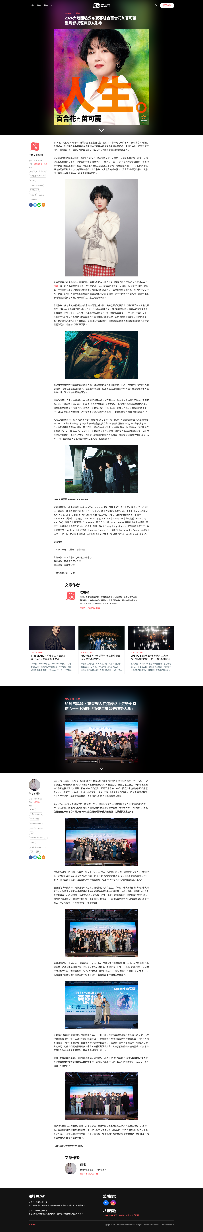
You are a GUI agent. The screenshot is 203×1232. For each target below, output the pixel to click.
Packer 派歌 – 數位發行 (129, 1215)
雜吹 (53, 5)
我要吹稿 (167, 5)
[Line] (39, 205)
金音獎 (32, 842)
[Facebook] (31, 205)
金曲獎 (32, 809)
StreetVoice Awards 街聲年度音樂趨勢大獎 (39, 838)
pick (31, 171)
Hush (31, 828)
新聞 (46, 5)
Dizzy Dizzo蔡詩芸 (36, 185)
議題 (39, 5)
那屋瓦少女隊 (34, 190)
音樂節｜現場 (42, 164)
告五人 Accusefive (36, 814)
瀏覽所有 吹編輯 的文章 (90, 608)
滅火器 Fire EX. (41, 171)
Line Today (33, 199)
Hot (31, 833)
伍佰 (37, 852)
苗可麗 (32, 181)
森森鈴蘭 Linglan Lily (37, 847)
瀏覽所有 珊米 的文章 (89, 1174)
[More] (43, 205)
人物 (32, 5)
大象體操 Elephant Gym (38, 176)
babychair (40, 828)
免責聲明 (32, 1224)
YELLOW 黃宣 (34, 819)
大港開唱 (33, 195)
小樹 (31, 852)
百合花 (41, 195)
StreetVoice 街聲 (35, 823)
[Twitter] (35, 205)
